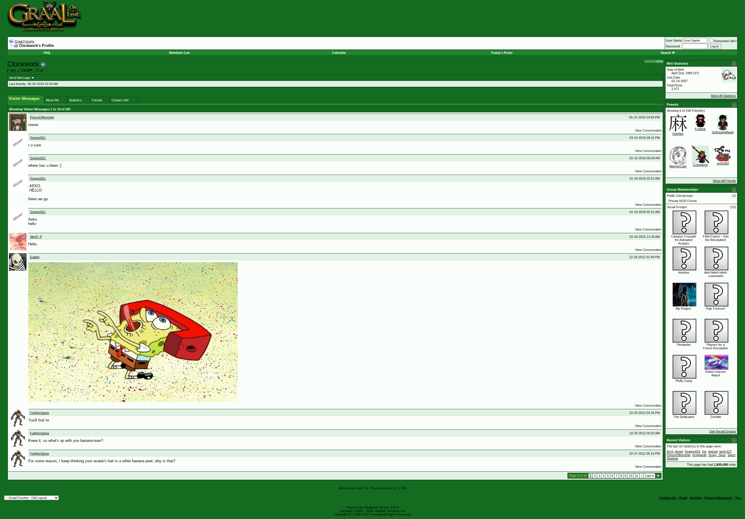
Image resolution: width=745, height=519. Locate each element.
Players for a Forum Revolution (715, 346)
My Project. (684, 308)
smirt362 (723, 163)
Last (649, 475)
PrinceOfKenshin (42, 117)
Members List (179, 52)
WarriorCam (678, 166)
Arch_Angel (675, 451)
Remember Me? (725, 41)
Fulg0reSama (39, 413)
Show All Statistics (723, 96)
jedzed (713, 451)
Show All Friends (724, 181)
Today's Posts (501, 52)
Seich (731, 455)
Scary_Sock (717, 455)
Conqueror (700, 164)
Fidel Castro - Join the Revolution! (716, 238)
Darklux (678, 133)
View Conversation (648, 130)
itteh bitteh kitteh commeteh (715, 274)
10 (630, 475)
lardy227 (725, 451)
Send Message (19, 77)
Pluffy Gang (683, 380)
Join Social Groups (722, 431)
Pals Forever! (715, 308)
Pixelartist (684, 344)
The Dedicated (683, 417)
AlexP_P (36, 236)
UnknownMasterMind (727, 132)
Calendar (339, 52)
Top (738, 497)
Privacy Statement (718, 497)
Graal (683, 497)
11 (636, 475)
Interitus (683, 272)
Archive (696, 497)
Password (673, 46)
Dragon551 (38, 137)
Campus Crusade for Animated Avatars (683, 240)
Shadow (672, 458)
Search (666, 52)
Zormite (715, 417)
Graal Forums (24, 41)
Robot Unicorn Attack (715, 373)
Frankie (700, 129)
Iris (704, 451)
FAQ (47, 52)
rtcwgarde (699, 455)
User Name (674, 40)
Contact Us (667, 497)
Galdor (35, 257)
